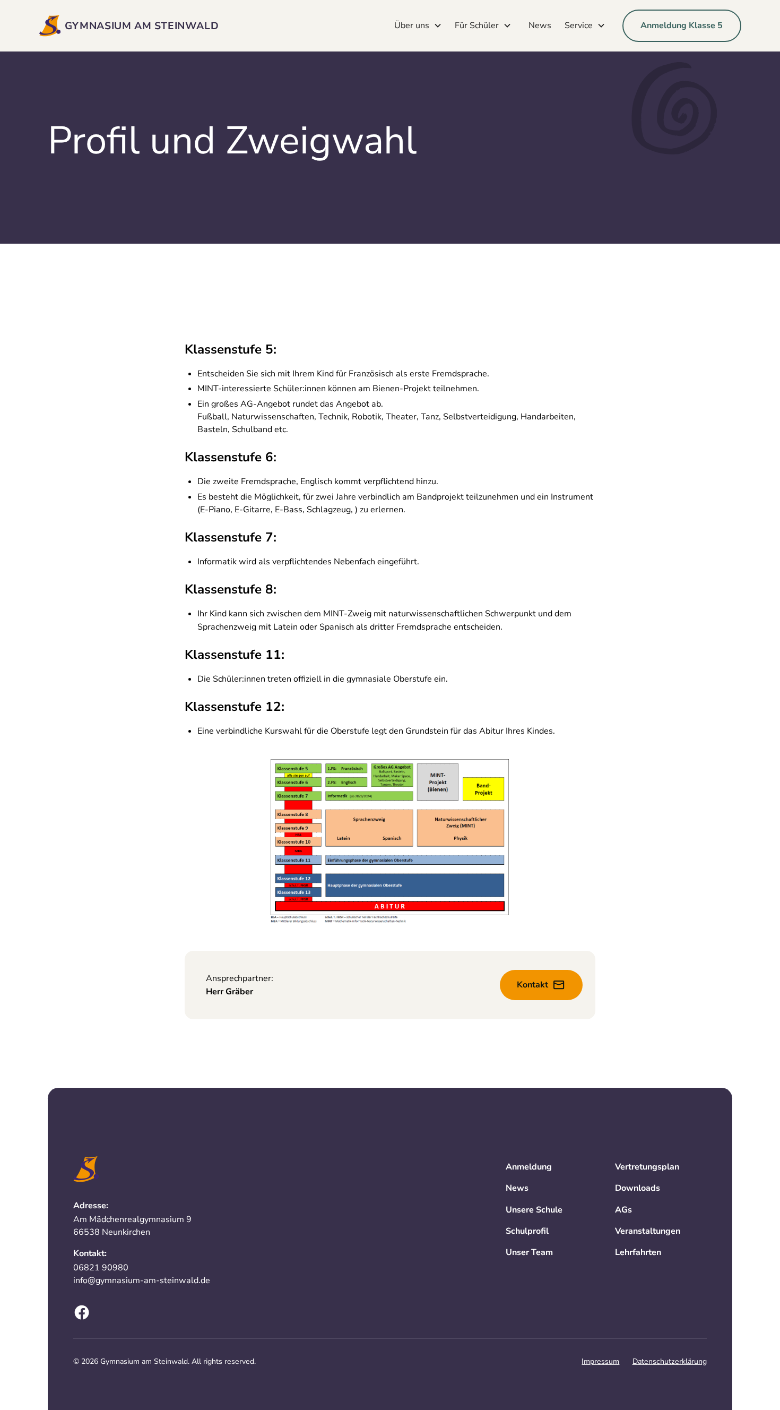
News (539, 25)
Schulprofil (527, 1231)
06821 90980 (100, 1268)
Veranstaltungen (647, 1231)
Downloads (637, 1188)
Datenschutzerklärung (669, 1361)
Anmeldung (529, 1167)
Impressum (600, 1361)
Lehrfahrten (638, 1252)
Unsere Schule (534, 1210)
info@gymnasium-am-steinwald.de (141, 1280)
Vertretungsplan (647, 1167)
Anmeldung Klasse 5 (681, 25)
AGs (623, 1210)
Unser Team (529, 1252)
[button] (420, 25)
